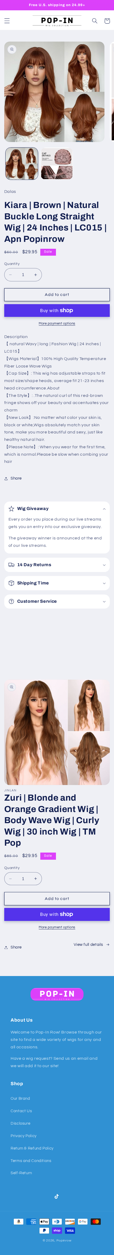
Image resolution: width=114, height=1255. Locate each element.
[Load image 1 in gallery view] (22, 164)
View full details (88, 945)
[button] (7, 21)
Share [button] (16, 478)
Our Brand (20, 1099)
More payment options (57, 323)
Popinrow (64, 1240)
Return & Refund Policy (32, 1148)
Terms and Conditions (31, 1161)
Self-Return (21, 1173)
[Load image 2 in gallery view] (57, 164)
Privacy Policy (24, 1136)
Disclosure (20, 1123)
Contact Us (21, 1111)
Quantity (12, 264)
